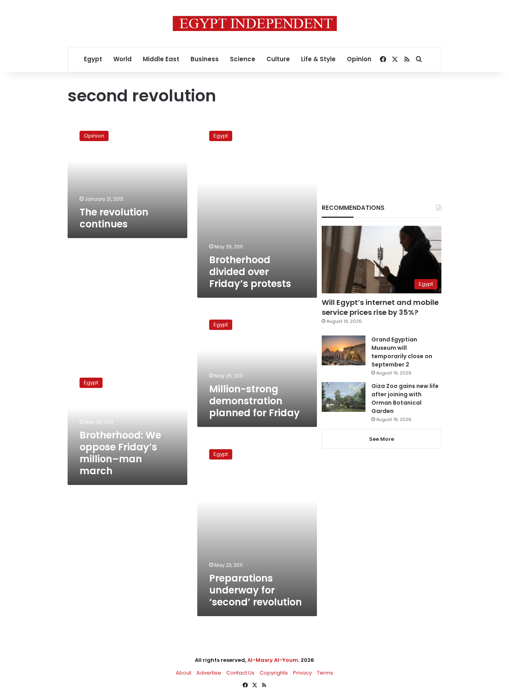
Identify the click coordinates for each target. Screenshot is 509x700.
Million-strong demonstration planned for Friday (254, 400)
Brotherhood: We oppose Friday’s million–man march (120, 453)
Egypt (93, 59)
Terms (325, 673)
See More (381, 439)
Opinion (359, 59)
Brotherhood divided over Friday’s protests (250, 271)
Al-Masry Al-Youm (272, 660)
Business (204, 59)
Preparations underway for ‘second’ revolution (255, 590)
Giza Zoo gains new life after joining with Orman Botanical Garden (405, 398)
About (183, 673)
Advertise (208, 673)
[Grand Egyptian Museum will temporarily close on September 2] (343, 350)
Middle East (161, 59)
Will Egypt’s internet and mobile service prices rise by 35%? (380, 307)
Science (242, 59)
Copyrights (274, 673)
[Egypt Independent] (255, 23)
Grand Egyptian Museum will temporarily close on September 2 (401, 351)
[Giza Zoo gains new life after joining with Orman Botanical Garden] (343, 397)
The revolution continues (114, 218)
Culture (278, 59)
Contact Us (240, 673)
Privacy (302, 673)
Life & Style (318, 59)
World (122, 59)
